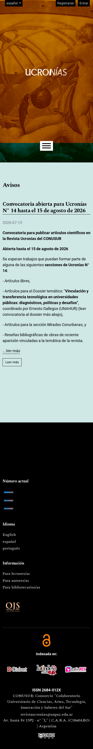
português (11, 548)
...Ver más (11, 351)
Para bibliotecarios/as (21, 587)
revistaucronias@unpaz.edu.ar (47, 714)
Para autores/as (16, 581)
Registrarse (65, 3)
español (9, 542)
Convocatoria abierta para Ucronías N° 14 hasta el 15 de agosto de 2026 (45, 207)
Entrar (84, 3)
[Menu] (46, 146)
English (9, 535)
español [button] (14, 3)
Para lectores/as (16, 574)
